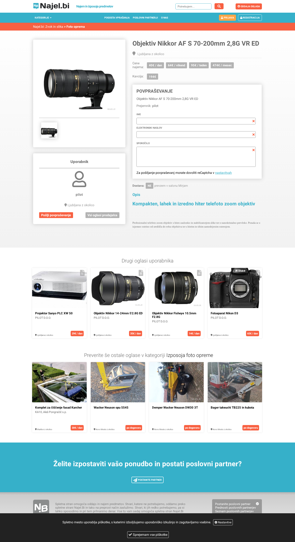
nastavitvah (223, 173)
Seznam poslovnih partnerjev (234, 511)
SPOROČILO (143, 143)
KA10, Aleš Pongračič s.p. (51, 412)
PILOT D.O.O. (43, 317)
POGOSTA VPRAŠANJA (117, 17)
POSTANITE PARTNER (149, 479)
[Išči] (219, 6)
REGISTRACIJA (251, 17)
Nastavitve (224, 522)
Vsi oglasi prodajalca (102, 215)
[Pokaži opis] (82, 273)
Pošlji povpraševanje (56, 215)
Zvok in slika (54, 27)
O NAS (164, 17)
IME (138, 114)
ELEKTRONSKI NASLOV (149, 127)
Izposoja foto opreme (189, 355)
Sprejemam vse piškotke (150, 535)
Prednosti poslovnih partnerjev (235, 507)
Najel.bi (38, 27)
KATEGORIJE (42, 17)
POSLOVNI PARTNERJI (145, 17)
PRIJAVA (228, 17)
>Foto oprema (74, 27)
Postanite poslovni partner (232, 504)
